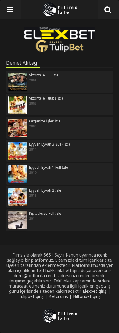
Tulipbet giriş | (34, 296)
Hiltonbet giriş (87, 296)
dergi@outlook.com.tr (35, 275)
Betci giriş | (61, 296)
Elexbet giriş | (96, 291)
